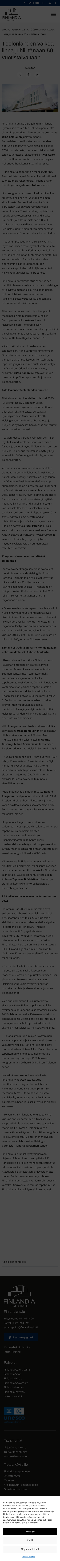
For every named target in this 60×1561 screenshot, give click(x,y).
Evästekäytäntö (28, 1556)
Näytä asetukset (30, 1549)
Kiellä (30, 1540)
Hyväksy (30, 1531)
